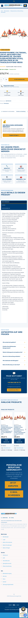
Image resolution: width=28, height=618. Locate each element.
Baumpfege (3, 12)
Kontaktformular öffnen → (14, 389)
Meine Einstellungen (7, 545)
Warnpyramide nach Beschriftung (16, 10)
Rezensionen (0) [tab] (6, 208)
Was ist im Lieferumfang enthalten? (11, 356)
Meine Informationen (7, 542)
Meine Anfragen (6, 547)
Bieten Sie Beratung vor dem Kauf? (11, 364)
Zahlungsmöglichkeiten (8, 584)
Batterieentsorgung (7, 573)
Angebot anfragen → (14, 135)
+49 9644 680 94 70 (14, 382)
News (4, 579)
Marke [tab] (3, 205)
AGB (4, 557)
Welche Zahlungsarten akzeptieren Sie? (12, 352)
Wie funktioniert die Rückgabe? (10, 360)
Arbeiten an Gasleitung (20, 111)
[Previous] (1, 432)
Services (5, 576)
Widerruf (20, 607)
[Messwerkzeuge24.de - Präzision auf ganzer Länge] (13, 5)
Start (2, 10)
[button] (14, 2)
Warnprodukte (6, 10)
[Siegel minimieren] (25, 609)
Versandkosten (6, 447)
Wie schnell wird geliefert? (9, 342)
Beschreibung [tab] (5, 201)
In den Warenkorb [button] (6, 441)
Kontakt (4, 581)
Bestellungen (5, 536)
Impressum (5, 555)
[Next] (25, 432)
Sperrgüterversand (7, 563)
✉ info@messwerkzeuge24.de (14, 386)
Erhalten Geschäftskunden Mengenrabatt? (9, 347)
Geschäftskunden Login (11, 607)
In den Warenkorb (19, 79)
